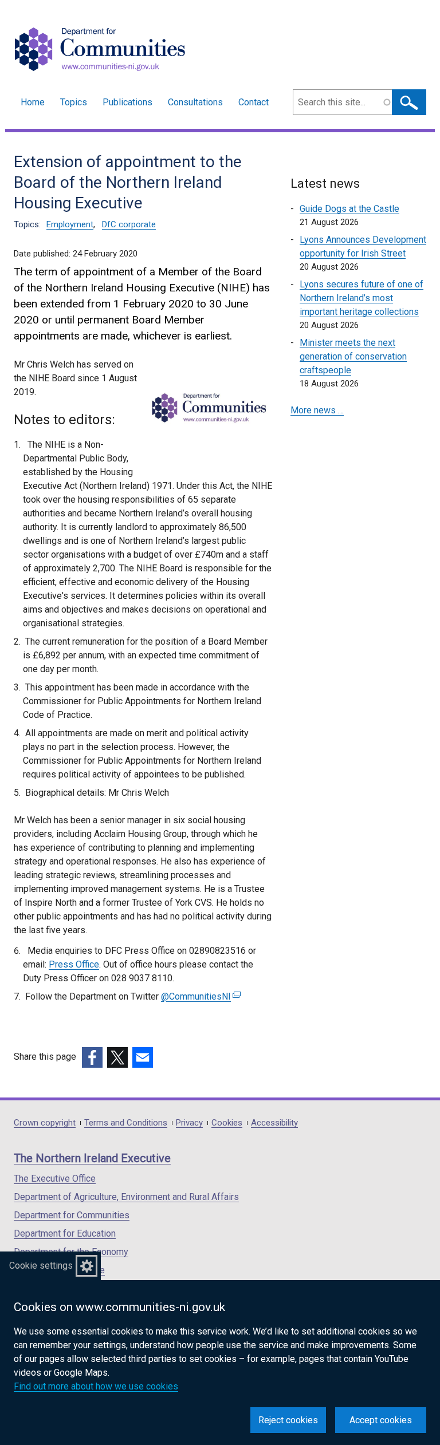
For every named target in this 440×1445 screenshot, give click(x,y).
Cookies (226, 1123)
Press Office (74, 964)
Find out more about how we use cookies (96, 1386)
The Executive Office (55, 1178)
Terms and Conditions (125, 1123)
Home (33, 102)
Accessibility (274, 1123)
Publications (127, 102)
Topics (73, 102)
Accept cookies (380, 1420)
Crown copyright (45, 1123)
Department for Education (65, 1233)
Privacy (189, 1123)
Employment (69, 224)
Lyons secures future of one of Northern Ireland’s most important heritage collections (361, 298)
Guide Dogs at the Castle (349, 208)
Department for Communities (71, 1215)
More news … (317, 410)
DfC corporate (129, 224)
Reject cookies (288, 1420)
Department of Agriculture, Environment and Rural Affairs (126, 1196)
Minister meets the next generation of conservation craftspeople (353, 356)
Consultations (195, 102)
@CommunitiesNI (199, 996)
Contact (253, 102)
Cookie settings (41, 1265)
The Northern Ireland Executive (92, 1158)
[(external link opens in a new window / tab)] (92, 1057)
